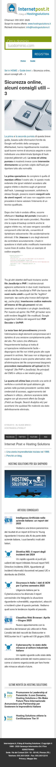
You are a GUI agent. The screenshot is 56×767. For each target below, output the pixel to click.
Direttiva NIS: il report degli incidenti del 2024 (31, 553)
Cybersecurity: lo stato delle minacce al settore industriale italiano (32, 647)
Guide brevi (25, 70)
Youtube (33, 437)
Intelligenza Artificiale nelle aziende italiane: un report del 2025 (32, 520)
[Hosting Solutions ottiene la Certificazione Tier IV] (10, 719)
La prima (9, 136)
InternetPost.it (28, 9)
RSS (45, 437)
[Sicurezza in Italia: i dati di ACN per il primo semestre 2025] (10, 586)
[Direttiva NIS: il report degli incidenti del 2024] (10, 555)
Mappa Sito (32, 758)
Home (23, 60)
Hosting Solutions (32, 743)
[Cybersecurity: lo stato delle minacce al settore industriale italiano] (10, 648)
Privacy (22, 758)
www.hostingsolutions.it (39, 23)
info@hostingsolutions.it (37, 27)
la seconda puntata (25, 136)
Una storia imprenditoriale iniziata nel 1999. (28, 451)
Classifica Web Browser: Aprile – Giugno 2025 (33, 619)
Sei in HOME (11, 70)
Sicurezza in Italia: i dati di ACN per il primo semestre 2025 (33, 584)
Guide (32, 60)
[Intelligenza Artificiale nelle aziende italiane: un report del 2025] (10, 521)
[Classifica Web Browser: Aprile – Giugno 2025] (10, 621)
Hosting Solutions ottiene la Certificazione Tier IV (31, 717)
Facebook (10, 437)
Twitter (22, 437)
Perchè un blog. (14, 455)
